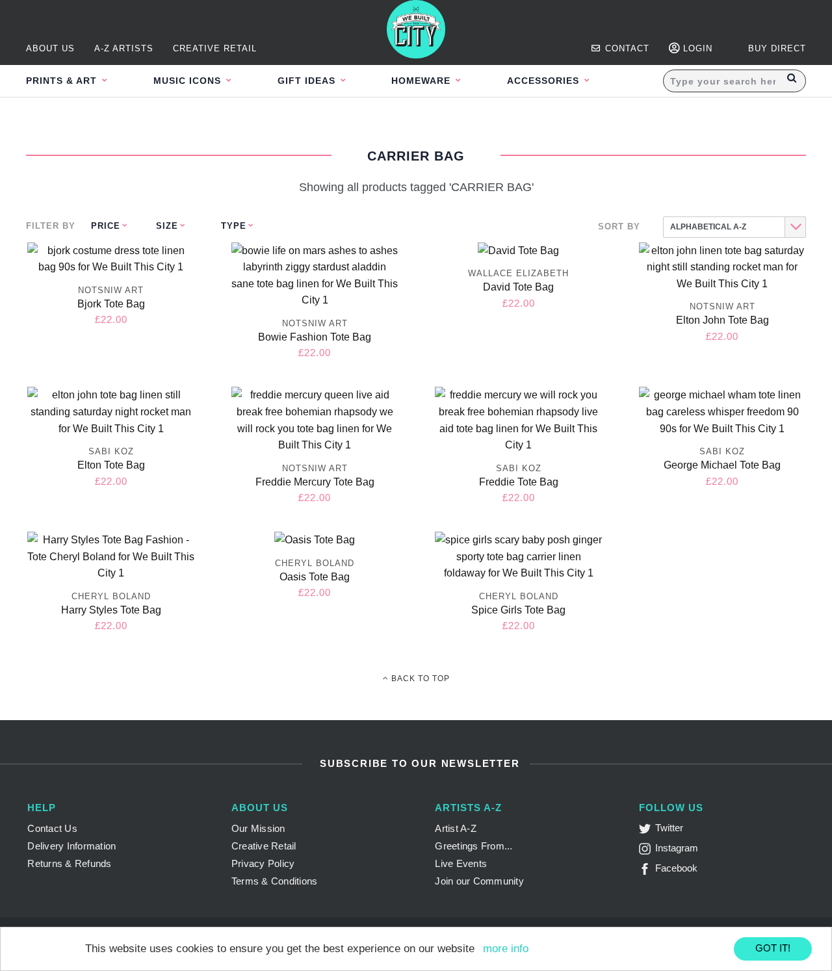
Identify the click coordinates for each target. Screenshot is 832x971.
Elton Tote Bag (111, 465)
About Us (50, 48)
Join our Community (479, 881)
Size (167, 226)
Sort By (619, 226)
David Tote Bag (518, 286)
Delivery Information (71, 845)
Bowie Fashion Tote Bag (314, 337)
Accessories (544, 80)
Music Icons (188, 80)
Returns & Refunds (69, 863)
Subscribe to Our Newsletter (417, 763)
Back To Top (419, 678)
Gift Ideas (308, 80)
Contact (625, 48)
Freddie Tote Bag (518, 481)
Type (233, 226)
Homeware (422, 80)
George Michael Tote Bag (722, 465)
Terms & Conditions (274, 881)
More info (505, 948)
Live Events (461, 863)
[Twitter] (647, 830)
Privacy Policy (263, 863)
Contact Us (52, 828)
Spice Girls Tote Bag (518, 609)
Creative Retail (215, 48)
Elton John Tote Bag (722, 320)
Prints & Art (63, 80)
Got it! (772, 947)
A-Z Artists (123, 48)
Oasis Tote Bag (315, 576)
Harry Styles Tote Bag (111, 609)
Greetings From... (473, 845)
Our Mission (258, 828)
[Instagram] (647, 851)
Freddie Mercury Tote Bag (314, 481)
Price (105, 226)
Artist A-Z (455, 828)
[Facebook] (647, 871)
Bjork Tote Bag (111, 303)
